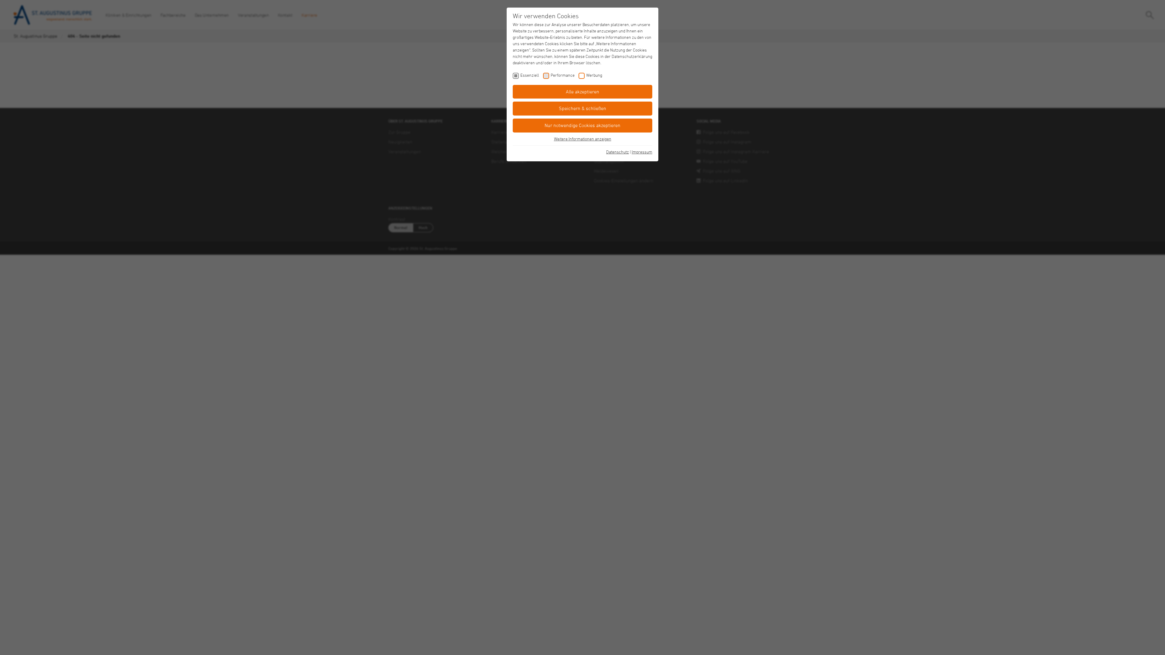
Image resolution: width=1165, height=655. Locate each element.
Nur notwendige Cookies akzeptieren (582, 125)
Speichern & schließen (582, 108)
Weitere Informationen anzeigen (582, 138)
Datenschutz (617, 151)
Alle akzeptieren (582, 91)
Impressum (642, 151)
